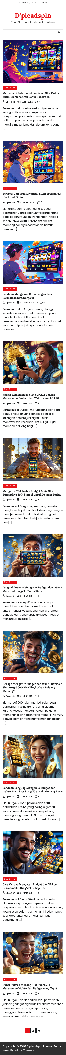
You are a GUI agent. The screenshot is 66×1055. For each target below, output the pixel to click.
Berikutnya (38, 1030)
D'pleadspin (33, 15)
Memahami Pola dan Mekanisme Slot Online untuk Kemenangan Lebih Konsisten (31, 94)
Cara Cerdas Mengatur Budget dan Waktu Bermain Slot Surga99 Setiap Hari (30, 886)
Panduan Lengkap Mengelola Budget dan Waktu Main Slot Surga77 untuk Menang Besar (33, 789)
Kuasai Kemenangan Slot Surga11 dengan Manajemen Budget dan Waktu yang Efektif (31, 396)
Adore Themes (24, 1050)
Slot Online (9, 88)
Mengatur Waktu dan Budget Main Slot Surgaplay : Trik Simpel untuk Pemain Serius (32, 492)
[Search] (59, 32)
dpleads (10, 101)
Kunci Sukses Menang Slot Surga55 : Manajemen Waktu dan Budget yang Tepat (30, 986)
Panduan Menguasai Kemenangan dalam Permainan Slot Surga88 (28, 295)
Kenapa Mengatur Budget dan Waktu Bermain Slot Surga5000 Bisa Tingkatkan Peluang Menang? (32, 687)
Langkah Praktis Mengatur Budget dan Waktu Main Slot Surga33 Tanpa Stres (32, 589)
